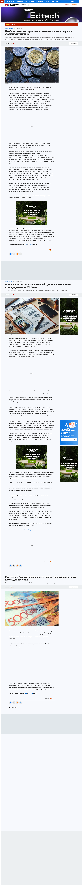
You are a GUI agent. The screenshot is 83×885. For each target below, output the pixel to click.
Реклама (67, 4)
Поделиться (74, 43)
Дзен (25, 245)
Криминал (13, 862)
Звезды (52, 1)
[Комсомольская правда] (12, 5)
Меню (2, 1)
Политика (27, 1)
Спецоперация (19, 1)
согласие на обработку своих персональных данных (67, 443)
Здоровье (58, 1)
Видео (12, 1)
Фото (8, 1)
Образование (13, 707)
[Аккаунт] (81, 1)
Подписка (74, 4)
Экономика (41, 1)
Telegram (30, 245)
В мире (47, 1)
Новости (13, 24)
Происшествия (11, 735)
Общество (34, 1)
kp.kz (13, 43)
